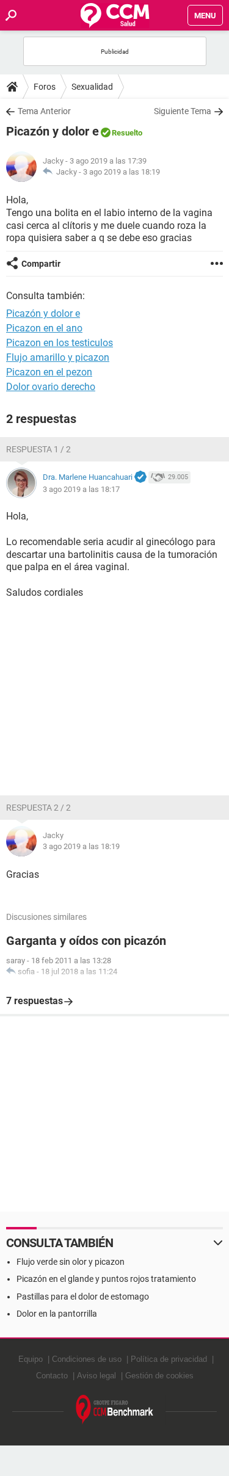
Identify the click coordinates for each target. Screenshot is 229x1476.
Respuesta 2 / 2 (38, 807)
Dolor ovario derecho (50, 387)
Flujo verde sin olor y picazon (70, 1262)
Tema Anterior (44, 111)
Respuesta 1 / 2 (38, 449)
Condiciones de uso (87, 1359)
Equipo (30, 1359)
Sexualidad (92, 87)
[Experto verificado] (140, 477)
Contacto (52, 1375)
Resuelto (127, 132)
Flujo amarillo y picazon (57, 357)
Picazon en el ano (44, 328)
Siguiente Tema (182, 111)
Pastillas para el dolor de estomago (82, 1296)
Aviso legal (96, 1375)
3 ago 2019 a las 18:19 (121, 171)
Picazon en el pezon (49, 372)
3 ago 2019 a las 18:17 (81, 489)
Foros (45, 87)
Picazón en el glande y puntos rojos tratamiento (106, 1279)
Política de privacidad (169, 1359)
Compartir (40, 264)
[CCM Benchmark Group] (115, 1410)
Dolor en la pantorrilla (56, 1314)
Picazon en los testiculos (59, 343)
